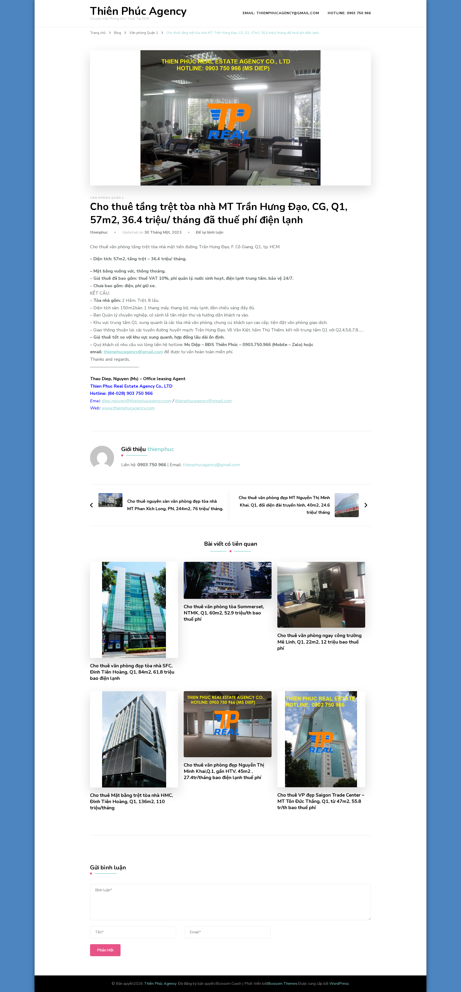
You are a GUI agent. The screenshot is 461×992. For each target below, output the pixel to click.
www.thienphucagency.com (128, 408)
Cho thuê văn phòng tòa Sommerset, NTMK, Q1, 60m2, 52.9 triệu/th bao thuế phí (224, 613)
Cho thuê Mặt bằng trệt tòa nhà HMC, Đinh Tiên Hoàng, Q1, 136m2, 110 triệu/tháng (131, 801)
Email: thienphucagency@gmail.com (281, 13)
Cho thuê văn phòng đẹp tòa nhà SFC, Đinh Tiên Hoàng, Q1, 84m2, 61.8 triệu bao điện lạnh (132, 672)
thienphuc (99, 232)
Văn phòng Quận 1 (107, 198)
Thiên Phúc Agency (138, 11)
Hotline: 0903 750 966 (349, 13)
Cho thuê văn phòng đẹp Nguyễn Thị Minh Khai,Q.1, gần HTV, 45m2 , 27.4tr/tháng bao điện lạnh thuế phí (224, 771)
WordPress (339, 983)
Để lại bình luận (209, 232)
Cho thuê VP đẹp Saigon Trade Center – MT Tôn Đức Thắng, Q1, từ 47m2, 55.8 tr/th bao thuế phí (320, 801)
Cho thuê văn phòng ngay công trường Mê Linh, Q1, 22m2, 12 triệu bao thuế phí (319, 641)
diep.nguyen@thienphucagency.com (136, 401)
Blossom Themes (282, 983)
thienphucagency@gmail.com (133, 352)
